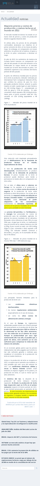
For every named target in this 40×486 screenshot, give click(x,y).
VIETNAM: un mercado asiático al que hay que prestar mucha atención (18, 444)
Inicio (3, 12)
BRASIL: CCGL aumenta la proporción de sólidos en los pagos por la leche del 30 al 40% (20, 451)
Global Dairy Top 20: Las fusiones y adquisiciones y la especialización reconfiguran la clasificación (20, 423)
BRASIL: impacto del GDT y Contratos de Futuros (19, 437)
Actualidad (10, 12)
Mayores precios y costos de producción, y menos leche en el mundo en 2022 (20, 28)
